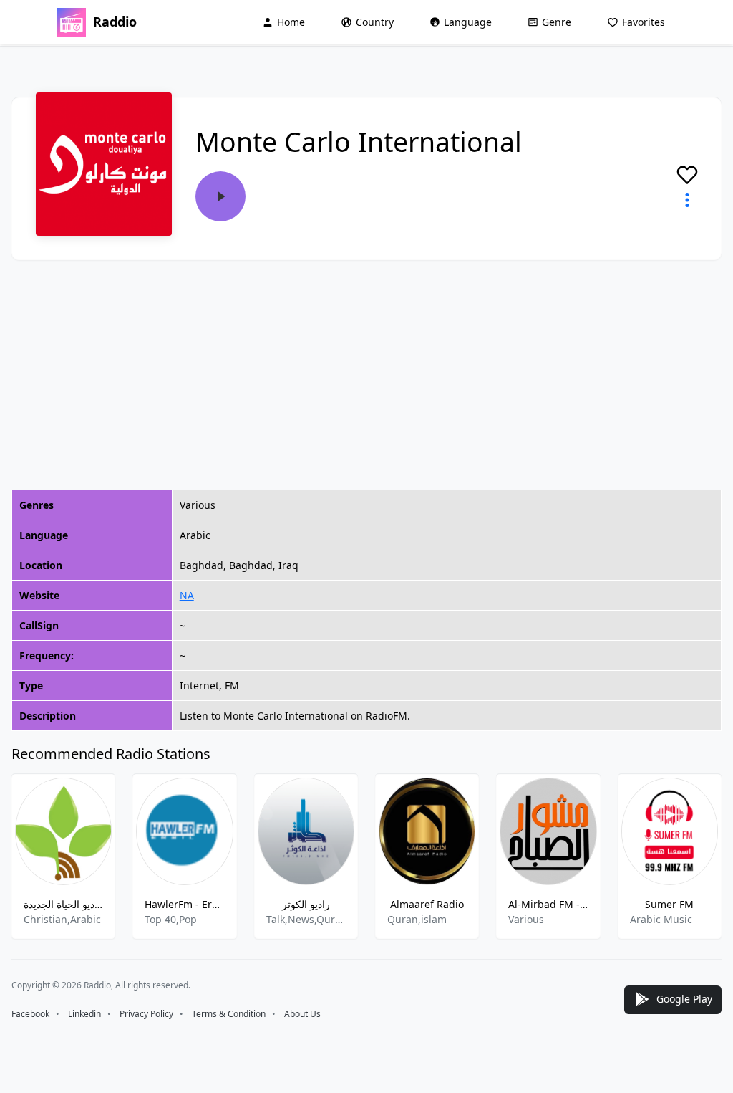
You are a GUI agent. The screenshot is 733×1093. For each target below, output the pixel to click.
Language (468, 22)
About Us (302, 1014)
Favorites (643, 22)
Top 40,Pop (171, 919)
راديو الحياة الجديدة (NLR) (63, 904)
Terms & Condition (229, 1014)
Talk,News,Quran (306, 919)
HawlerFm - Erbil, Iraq (184, 904)
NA (187, 595)
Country (375, 22)
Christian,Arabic (62, 919)
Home (291, 22)
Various (526, 919)
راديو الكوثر (306, 904)
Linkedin (84, 1014)
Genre (556, 22)
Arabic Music (661, 919)
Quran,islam (417, 919)
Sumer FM (669, 904)
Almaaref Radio (427, 904)
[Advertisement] (366, 375)
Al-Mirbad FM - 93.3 (548, 904)
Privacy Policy (146, 1014)
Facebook (30, 1014)
